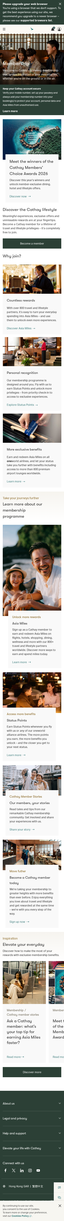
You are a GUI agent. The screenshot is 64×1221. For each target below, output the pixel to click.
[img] (60, 4)
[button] (21, 328)
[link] (32, 139)
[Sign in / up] (59, 29)
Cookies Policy (20, 1215)
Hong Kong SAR (19, 1186)
